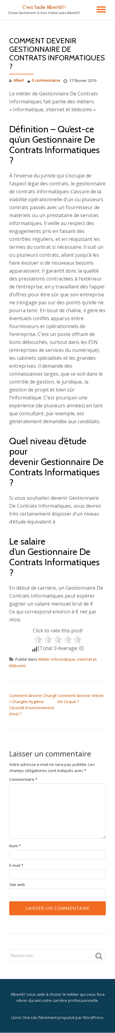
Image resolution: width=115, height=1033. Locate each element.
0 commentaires (46, 80)
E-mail (16, 865)
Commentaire (23, 779)
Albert (18, 80)
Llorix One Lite (24, 1017)
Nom (15, 846)
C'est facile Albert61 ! (44, 7)
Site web (17, 884)
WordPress (93, 1017)
